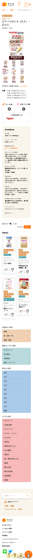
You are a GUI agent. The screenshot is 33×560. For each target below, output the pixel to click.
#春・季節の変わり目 (11, 459)
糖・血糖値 (22, 255)
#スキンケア (8, 429)
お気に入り (12, 270)
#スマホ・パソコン (10, 433)
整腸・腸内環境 (7, 15)
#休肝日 (6, 442)
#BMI (20, 509)
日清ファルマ (6, 19)
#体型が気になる (9, 446)
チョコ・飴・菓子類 (8, 299)
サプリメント (9, 209)
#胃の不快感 (8, 471)
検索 (19, 5)
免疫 (21, 291)
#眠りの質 (7, 467)
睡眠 (5, 252)
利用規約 (5, 535)
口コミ (6, 269)
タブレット (7, 255)
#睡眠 (12, 506)
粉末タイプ (22, 257)
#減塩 (6, 463)
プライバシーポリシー (9, 542)
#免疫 (6, 506)
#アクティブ (8, 420)
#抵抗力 (6, 454)
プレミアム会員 (7, 532)
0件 (24, 86)
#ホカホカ (7, 437)
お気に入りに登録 (25, 104)
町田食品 (6, 303)
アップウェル (7, 258)
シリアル (22, 296)
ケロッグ (21, 299)
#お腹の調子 (8, 425)
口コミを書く (9, 104)
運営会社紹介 (6, 546)
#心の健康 (7, 450)
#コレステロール (10, 509)
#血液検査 (7, 475)
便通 (21, 250)
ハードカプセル (19, 209)
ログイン (26, 6)
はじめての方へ (7, 525)
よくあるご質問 (7, 528)
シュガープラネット (24, 260)
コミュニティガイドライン (10, 539)
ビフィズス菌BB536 (11, 148)
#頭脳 (6, 480)
